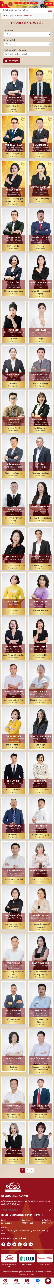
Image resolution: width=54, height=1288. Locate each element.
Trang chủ (10, 16)
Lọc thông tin (12, 61)
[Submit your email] (50, 1210)
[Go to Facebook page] (3, 1244)
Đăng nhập (23, 10)
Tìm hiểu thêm (13, 111)
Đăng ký (9, 10)
